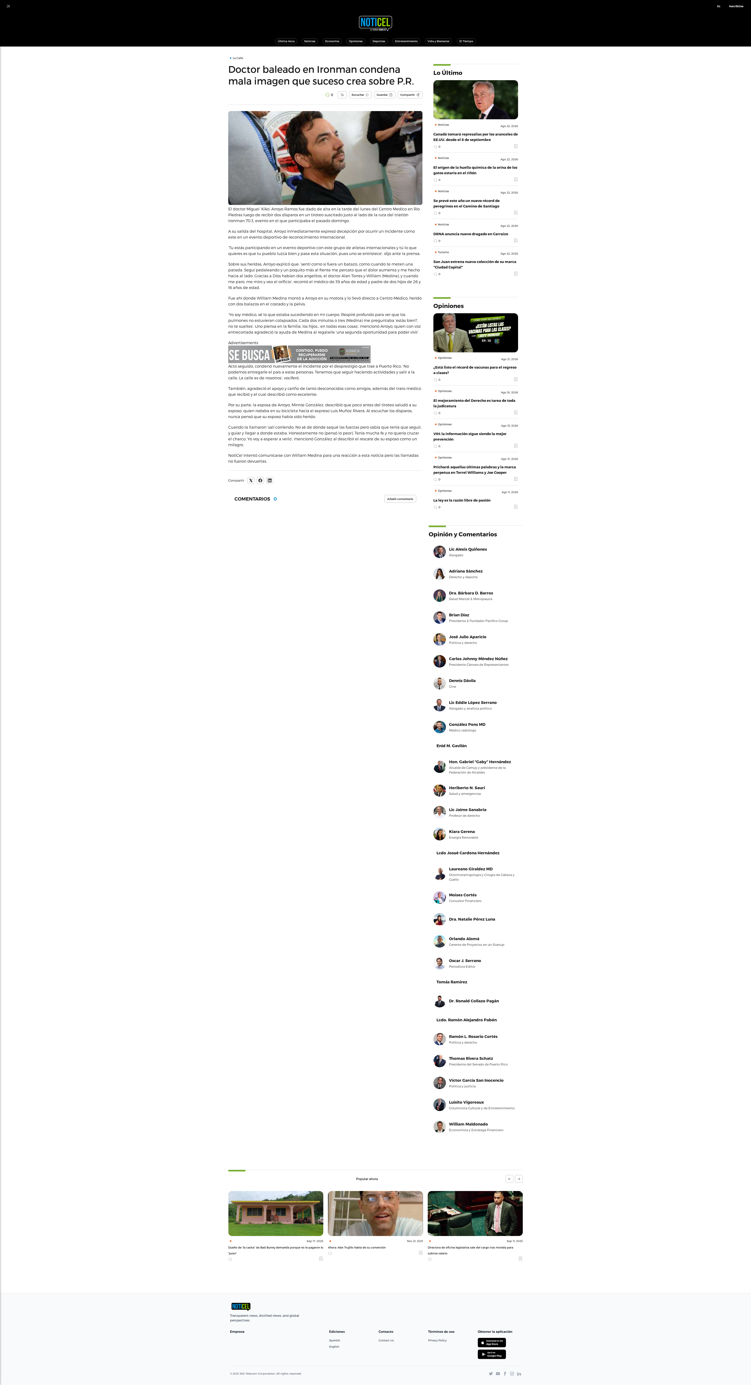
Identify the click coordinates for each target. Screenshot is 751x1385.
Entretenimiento (406, 41)
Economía (332, 41)
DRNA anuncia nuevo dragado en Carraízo (470, 234)
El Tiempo (466, 41)
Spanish (334, 1340)
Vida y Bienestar (439, 41)
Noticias (309, 41)
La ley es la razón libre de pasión (461, 500)
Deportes (379, 41)
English (334, 1346)
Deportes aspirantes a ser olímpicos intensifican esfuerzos (468, 1247)
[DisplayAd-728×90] (325, 354)
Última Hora (286, 41)
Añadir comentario (400, 499)
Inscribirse (736, 6)
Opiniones (356, 41)
